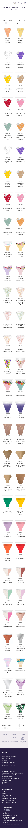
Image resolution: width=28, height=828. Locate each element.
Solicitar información (8, 800)
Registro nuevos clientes (9, 799)
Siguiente (18, 23)
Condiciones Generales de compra (12, 773)
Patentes (5, 784)
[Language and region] (25, 3)
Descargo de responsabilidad (10, 778)
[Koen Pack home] (11, 3)
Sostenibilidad (6, 764)
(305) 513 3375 (7, 822)
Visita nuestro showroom (9, 802)
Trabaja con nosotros (8, 766)
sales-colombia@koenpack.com (12, 820)
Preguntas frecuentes (8, 762)
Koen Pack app (6, 795)
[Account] (22, 3)
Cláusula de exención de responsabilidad (9, 776)
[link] (5, 739)
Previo (10, 20)
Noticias (4, 760)
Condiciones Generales (9, 771)
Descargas (5, 755)
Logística (4, 782)
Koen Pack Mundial (7, 758)
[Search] (18, 3)
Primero (5, 20)
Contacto (5, 791)
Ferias (4, 793)
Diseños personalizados (9, 757)
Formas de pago (7, 780)
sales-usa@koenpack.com (11, 824)
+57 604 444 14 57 (8, 819)
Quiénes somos (6, 797)
